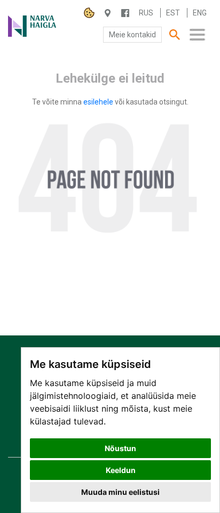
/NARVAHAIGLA (125, 13)
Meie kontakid (132, 34)
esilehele (99, 102)
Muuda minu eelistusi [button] (120, 491)
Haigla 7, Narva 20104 (108, 13)
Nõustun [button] (120, 448)
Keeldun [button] (121, 470)
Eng (200, 13)
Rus (146, 13)
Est (173, 13)
